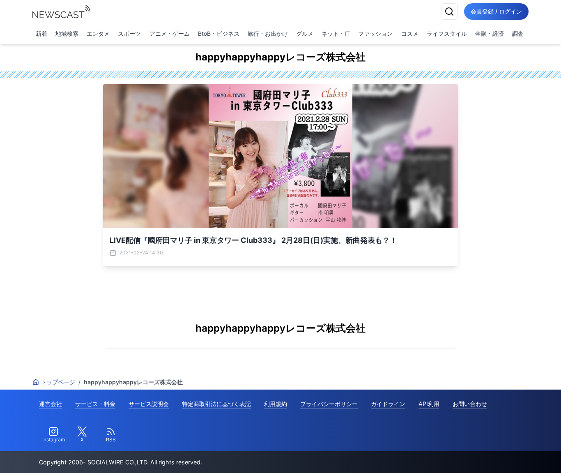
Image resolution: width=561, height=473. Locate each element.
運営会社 (50, 403)
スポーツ (129, 33)
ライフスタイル (447, 33)
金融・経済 (489, 33)
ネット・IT (336, 33)
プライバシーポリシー (329, 403)
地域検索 (66, 33)
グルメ (304, 33)
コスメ (409, 33)
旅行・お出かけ (268, 33)
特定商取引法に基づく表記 (216, 403)
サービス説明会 (149, 403)
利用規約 (275, 403)
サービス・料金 (95, 403)
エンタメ (98, 33)
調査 (518, 33)
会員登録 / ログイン (496, 11)
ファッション (375, 33)
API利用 (428, 403)
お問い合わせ (470, 403)
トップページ (58, 381)
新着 (41, 33)
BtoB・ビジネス (218, 33)
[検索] (449, 11)
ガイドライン (388, 403)
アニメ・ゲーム (169, 33)
